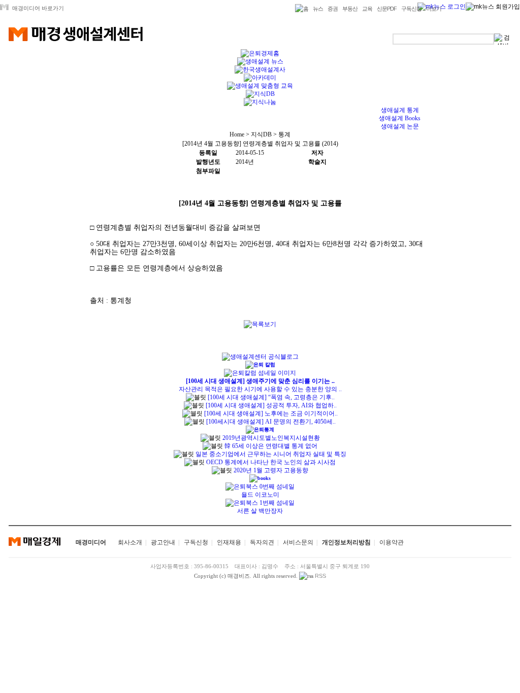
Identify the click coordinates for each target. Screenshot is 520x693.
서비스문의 (298, 542)
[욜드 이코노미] (260, 486)
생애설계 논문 (400, 126)
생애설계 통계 (400, 110)
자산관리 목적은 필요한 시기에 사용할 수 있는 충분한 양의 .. (260, 389)
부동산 (350, 9)
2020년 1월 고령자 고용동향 (270, 470)
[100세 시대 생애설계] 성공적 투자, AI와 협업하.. (271, 405)
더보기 (433, 9)
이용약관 (391, 542)
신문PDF (387, 9)
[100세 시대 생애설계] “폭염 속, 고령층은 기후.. (271, 397)
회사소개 (130, 542)
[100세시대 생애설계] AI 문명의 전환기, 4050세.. (271, 421)
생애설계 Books (399, 118)
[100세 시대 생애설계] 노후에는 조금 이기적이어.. (271, 413)
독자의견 (262, 542)
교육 (367, 9)
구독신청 (411, 9)
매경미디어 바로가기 (38, 8)
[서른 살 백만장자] (260, 502)
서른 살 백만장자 (260, 510)
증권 (333, 9)
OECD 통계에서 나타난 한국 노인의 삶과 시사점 (270, 462)
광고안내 (163, 542)
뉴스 (318, 9)
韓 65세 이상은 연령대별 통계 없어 (270, 445)
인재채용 (229, 542)
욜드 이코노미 (260, 494)
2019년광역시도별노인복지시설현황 (270, 437)
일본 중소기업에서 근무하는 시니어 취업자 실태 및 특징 (270, 454)
